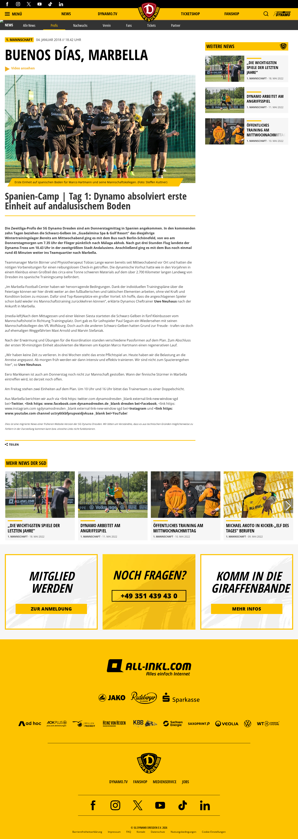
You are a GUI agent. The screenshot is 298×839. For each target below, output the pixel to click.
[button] (266, 13)
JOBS (185, 781)
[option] (40, 506)
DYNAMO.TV (107, 13)
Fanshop (231, 13)
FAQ (128, 832)
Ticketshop (190, 13)
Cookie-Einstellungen (214, 832)
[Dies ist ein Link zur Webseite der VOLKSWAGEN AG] (247, 723)
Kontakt (141, 832)
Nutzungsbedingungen (183, 832)
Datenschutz (158, 832)
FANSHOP (140, 781)
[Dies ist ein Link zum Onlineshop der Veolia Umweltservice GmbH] (226, 723)
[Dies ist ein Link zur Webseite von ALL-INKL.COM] (149, 667)
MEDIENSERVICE (164, 781)
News (66, 13)
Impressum (114, 832)
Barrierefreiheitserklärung (87, 832)
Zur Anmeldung (51, 609)
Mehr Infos (246, 609)
